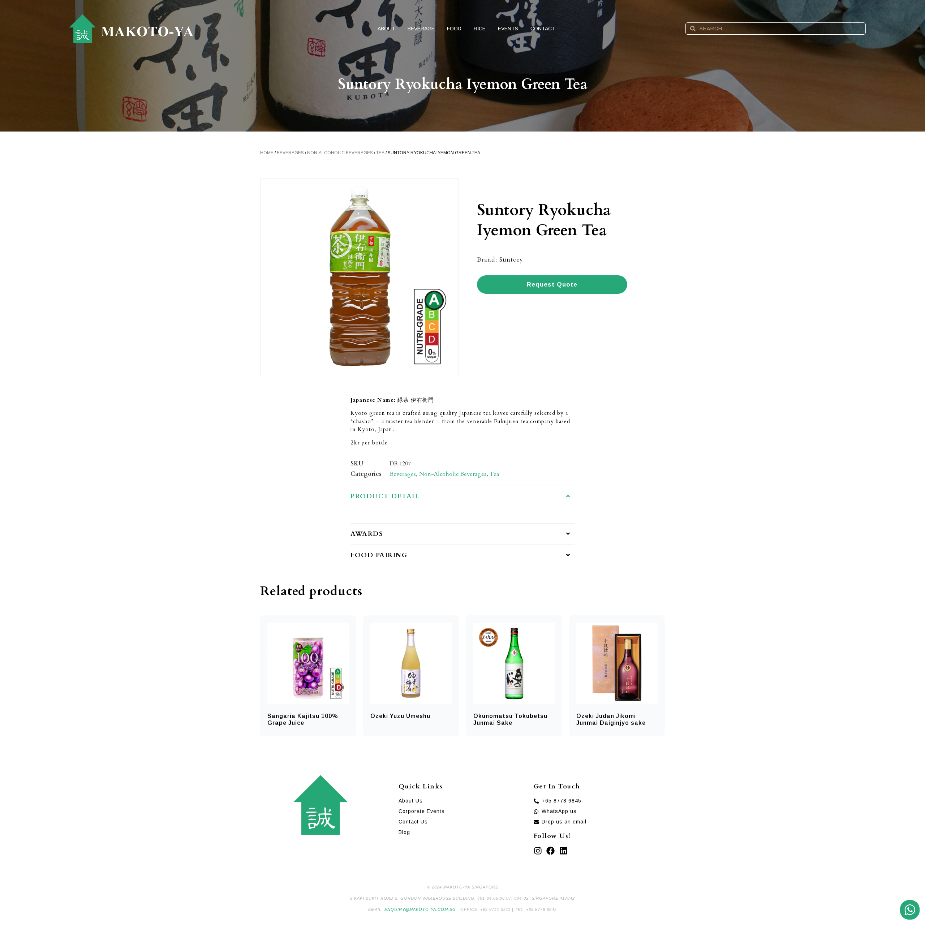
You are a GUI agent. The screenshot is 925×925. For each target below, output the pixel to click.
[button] (462, 496)
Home (267, 152)
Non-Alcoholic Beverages (340, 152)
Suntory (511, 259)
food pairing (378, 555)
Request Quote (552, 284)
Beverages (290, 152)
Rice (480, 28)
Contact (542, 28)
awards (366, 533)
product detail (385, 496)
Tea (380, 152)
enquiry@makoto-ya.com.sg (420, 909)
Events (508, 28)
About (386, 28)
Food (454, 28)
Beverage (421, 28)
